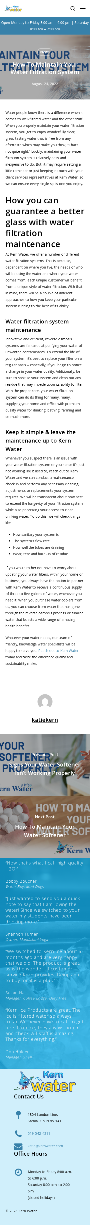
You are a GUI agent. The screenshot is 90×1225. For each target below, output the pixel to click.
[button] (83, 8)
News (45, 51)
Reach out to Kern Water (58, 650)
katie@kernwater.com (45, 1145)
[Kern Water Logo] (45, 1081)
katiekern (45, 719)
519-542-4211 (39, 1133)
